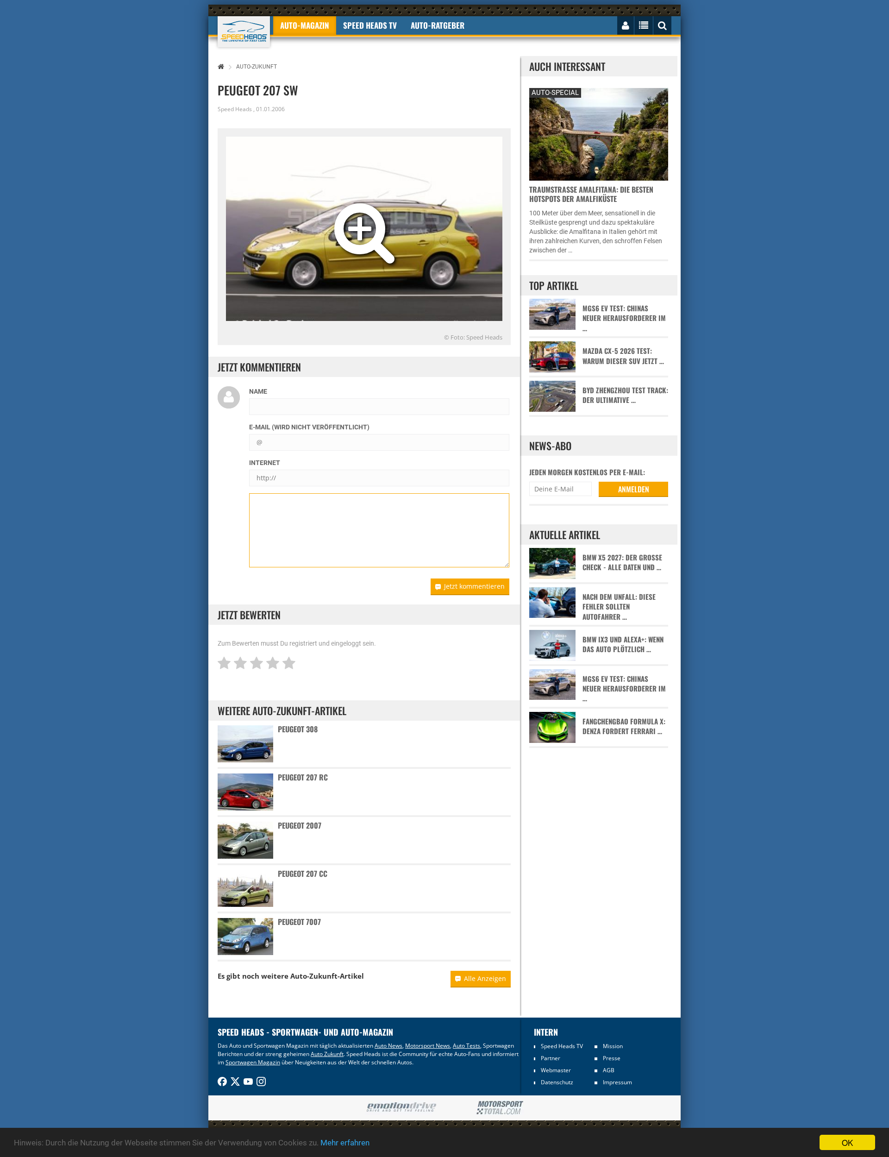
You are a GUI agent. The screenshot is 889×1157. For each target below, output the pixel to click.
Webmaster (556, 1070)
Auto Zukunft (327, 1054)
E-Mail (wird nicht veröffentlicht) (309, 427)
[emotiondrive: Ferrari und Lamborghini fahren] (401, 1107)
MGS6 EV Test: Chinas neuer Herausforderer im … (624, 318)
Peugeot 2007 (299, 825)
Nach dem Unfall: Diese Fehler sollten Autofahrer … (619, 607)
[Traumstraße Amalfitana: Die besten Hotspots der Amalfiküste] (598, 133)
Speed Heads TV (562, 1046)
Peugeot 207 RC (303, 777)
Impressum (617, 1082)
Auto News (388, 1046)
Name (258, 391)
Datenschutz (557, 1082)
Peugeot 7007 (299, 921)
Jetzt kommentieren (474, 586)
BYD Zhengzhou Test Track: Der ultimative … (625, 395)
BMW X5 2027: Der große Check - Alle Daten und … (622, 562)
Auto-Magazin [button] (304, 25)
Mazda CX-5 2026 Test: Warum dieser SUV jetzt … (623, 355)
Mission (613, 1046)
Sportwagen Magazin (252, 1062)
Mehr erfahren (344, 1142)
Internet (264, 462)
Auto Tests (466, 1046)
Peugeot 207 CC (302, 873)
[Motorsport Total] (500, 1107)
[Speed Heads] (244, 31)
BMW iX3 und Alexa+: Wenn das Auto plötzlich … (623, 644)
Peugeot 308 (298, 729)
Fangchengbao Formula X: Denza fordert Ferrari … (623, 726)
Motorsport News (427, 1046)
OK (847, 1142)
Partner (550, 1058)
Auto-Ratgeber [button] (437, 25)
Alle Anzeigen (485, 978)
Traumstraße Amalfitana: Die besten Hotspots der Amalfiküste (591, 194)
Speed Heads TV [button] (370, 25)
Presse (611, 1058)
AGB (608, 1070)
